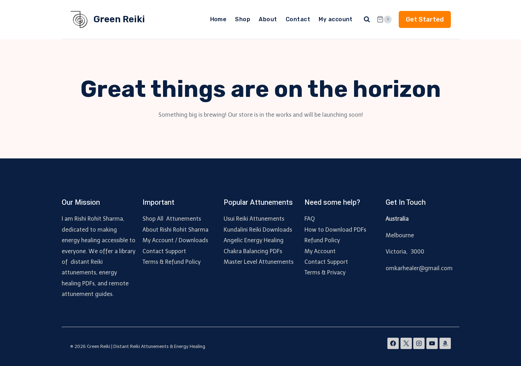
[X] (406, 343)
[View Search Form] (366, 19)
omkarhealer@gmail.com (419, 268)
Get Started (425, 19)
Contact (298, 19)
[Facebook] (393, 343)
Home (218, 19)
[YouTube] (432, 343)
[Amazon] (445, 343)
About (268, 19)
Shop (242, 19)
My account (336, 19)
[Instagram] (419, 343)
